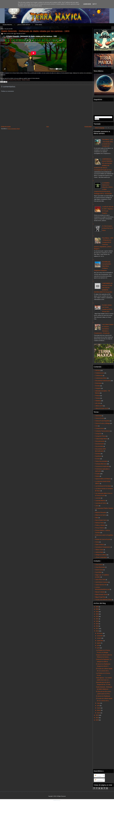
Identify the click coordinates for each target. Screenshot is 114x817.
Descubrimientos (100, 441)
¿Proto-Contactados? (101, 557)
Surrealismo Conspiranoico (102, 547)
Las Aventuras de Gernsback (103, 486)
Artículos (97, 370)
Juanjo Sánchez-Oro (101, 584)
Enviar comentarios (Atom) (14, 128)
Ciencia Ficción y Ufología (102, 423)
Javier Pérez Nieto (100, 579)
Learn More (87, 4)
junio (98, 647)
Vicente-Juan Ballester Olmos (103, 599)
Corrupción (98, 433)
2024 (97, 611)
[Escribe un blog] (3, 82)
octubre (99, 638)
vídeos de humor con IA (101, 408)
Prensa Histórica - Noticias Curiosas (22, 79)
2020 (97, 621)
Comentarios (100, 780)
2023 (97, 614)
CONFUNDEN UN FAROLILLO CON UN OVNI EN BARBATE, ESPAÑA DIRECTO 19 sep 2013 (103, 288)
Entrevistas (98, 383)
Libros (97, 505)
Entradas (99, 776)
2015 (97, 715)
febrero (99, 710)
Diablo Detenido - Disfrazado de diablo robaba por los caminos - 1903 (35, 31)
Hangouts (98, 388)
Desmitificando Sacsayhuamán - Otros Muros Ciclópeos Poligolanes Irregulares (102, 266)
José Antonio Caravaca (101, 582)
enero (99, 712)
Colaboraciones (99, 373)
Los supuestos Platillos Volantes (104, 508)
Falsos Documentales (101, 461)
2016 (97, 631)
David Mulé (98, 572)
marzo (99, 708)
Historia (97, 476)
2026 (97, 606)
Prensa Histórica (9, 79)
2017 (97, 628)
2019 (97, 623)
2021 (97, 618)
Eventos (97, 385)
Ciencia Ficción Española (102, 420)
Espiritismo (98, 456)
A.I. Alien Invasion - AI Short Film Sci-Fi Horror (107, 228)
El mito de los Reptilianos (103, 696)
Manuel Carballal (100, 592)
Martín (23, 33)
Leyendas (98, 498)
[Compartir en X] (4, 82)
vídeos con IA (99, 405)
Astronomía (98, 415)
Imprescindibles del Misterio (103, 478)
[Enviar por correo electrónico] (1, 82)
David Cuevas (99, 569)
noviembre (100, 635)
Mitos (96, 517)
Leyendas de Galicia (101, 503)
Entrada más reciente (6, 126)
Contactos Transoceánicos (102, 431)
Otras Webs (38, 24)
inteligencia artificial (100, 554)
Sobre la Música (99, 544)
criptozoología (99, 552)
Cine (96, 426)
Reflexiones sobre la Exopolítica (104, 535)
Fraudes (97, 473)
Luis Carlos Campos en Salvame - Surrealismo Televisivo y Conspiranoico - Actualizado (103, 329)
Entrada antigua (88, 126)
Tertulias (97, 398)
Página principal (7, 24)
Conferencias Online (101, 378)
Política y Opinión (100, 525)
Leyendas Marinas (100, 500)
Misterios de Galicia (100, 515)
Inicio (47, 126)
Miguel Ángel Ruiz (100, 597)
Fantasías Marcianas (101, 463)
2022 (97, 616)
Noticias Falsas (99, 522)
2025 (97, 609)
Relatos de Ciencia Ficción (102, 539)
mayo (98, 703)
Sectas (97, 542)
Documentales (99, 446)
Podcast (97, 395)
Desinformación (99, 443)
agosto (99, 643)
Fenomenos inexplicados (102, 466)
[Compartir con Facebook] (6, 82)
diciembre (100, 633)
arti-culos (97, 403)
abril (98, 705)
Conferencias (99, 375)
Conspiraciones (99, 428)
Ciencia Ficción (99, 418)
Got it (95, 4)
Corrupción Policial (100, 436)
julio (98, 645)
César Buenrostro (100, 567)
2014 (97, 717)
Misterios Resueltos (100, 512)
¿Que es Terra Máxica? (23, 24)
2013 (97, 720)
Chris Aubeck (99, 564)
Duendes (97, 453)
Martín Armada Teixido (101, 594)
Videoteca (98, 400)
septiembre (100, 640)
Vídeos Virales (99, 549)
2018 (97, 626)
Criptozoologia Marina (101, 438)
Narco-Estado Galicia (101, 520)
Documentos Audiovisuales (102, 380)
